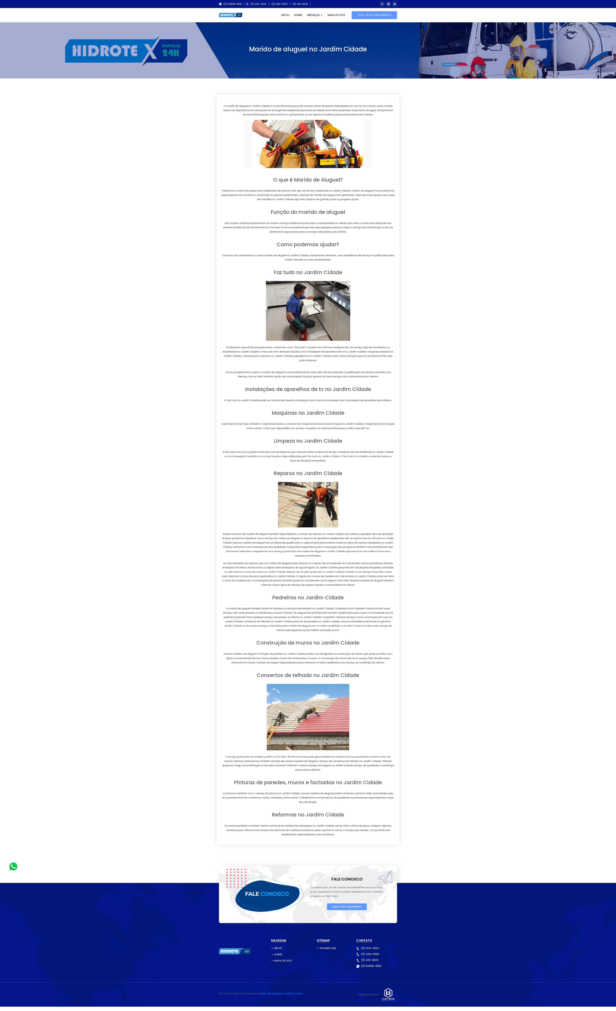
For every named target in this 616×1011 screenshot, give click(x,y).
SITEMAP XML (328, 948)
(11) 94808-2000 (232, 4)
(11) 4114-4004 (258, 4)
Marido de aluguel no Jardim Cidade (280, 993)
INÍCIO (285, 15)
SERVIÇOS (313, 15)
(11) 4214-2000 (279, 4)
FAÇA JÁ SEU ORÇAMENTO (374, 15)
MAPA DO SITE (336, 15)
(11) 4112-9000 (300, 4)
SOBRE (298, 15)
